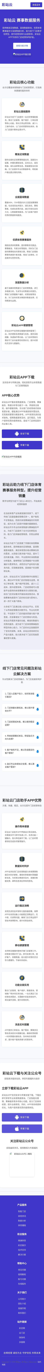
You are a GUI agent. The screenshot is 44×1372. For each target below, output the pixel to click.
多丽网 (22, 1342)
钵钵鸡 (22, 1338)
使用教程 (22, 1274)
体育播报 (22, 1225)
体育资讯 (22, 1216)
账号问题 (22, 1279)
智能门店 (22, 1211)
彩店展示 (22, 1245)
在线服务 (22, 1284)
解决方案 (22, 1255)
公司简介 (22, 1299)
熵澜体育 (22, 1241)
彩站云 (7, 5)
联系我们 (22, 1313)
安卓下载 (24, 434)
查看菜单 (36, 5)
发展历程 (22, 1308)
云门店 (22, 1333)
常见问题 (22, 1270)
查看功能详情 (22, 46)
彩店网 (22, 1328)
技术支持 (22, 1250)
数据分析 (22, 1221)
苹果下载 (24, 445)
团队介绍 (22, 1304)
